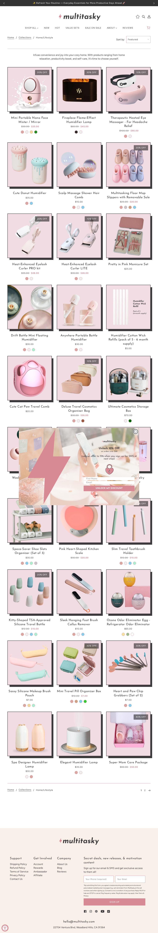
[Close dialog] (135, 431)
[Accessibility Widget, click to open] (5, 927)
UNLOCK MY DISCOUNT (109, 488)
